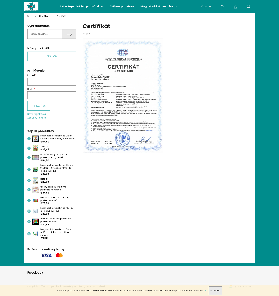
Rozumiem (215, 290)
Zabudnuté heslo (37, 117)
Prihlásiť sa (38, 106)
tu (206, 290)
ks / (52, 56)
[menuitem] (81, 6)
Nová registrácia (36, 114)
